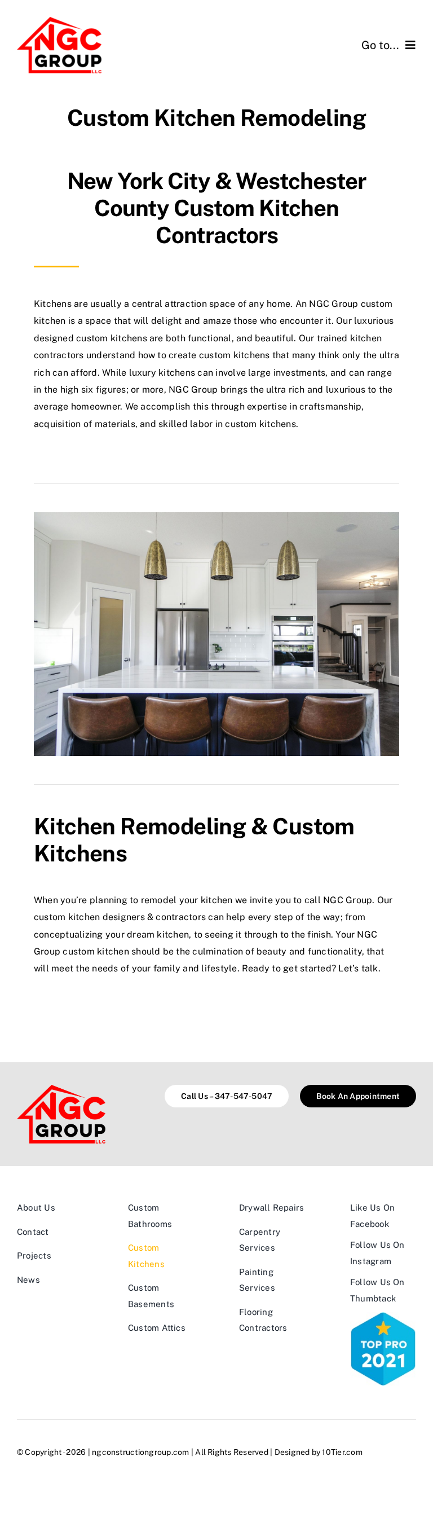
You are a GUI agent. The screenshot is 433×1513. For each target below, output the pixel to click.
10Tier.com (342, 1452)
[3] (59, 21)
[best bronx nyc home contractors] (383, 1316)
